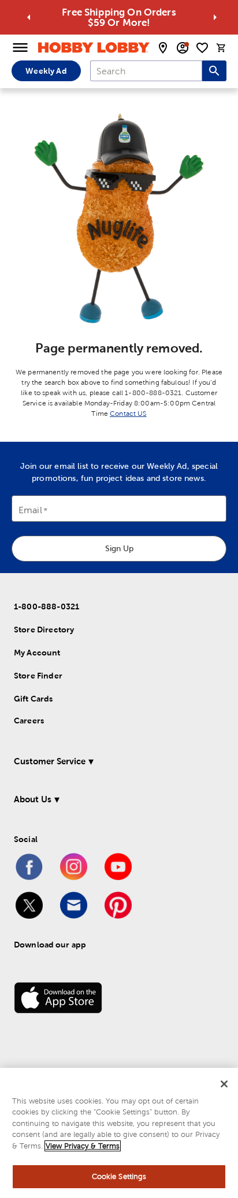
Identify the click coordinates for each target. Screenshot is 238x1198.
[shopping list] (202, 48)
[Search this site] (214, 70)
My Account (37, 652)
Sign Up (119, 548)
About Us (32, 799)
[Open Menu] (20, 47)
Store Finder (38, 675)
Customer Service (49, 761)
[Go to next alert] (214, 17)
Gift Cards (33, 698)
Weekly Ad (45, 70)
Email (30, 510)
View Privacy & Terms (83, 1146)
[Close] (224, 1084)
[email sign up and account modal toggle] (182, 48)
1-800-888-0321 (46, 606)
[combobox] (146, 70)
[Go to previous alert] (28, 17)
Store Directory (44, 629)
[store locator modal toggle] (163, 48)
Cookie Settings (119, 1176)
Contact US (128, 414)
